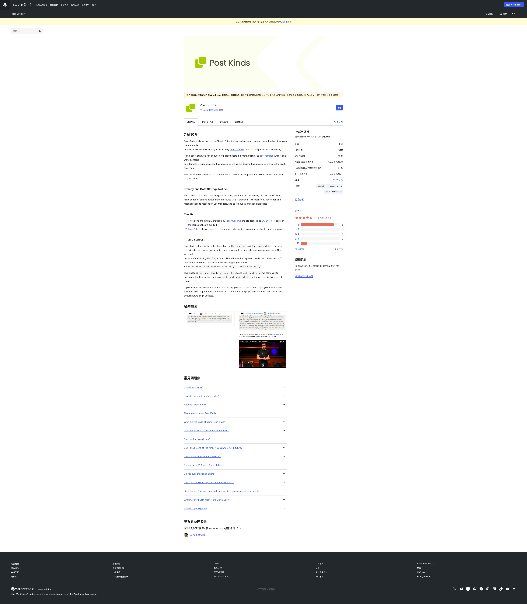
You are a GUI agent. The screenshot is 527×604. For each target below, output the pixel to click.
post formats (266, 155)
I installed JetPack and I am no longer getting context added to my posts (221, 491)
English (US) (337, 180)
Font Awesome (233, 220)
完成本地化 (284, 21)
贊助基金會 (322, 572)
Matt (420, 568)
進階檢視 (299, 199)
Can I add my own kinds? (197, 439)
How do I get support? (195, 508)
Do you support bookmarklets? (199, 474)
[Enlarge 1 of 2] (230, 315)
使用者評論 (207, 122)
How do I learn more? (195, 404)
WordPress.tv (221, 576)
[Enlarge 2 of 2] (283, 315)
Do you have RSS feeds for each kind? (204, 465)
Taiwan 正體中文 (44, 589)
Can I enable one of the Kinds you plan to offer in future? (213, 448)
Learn (216, 563)
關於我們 (15, 563)
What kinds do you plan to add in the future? (206, 430)
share (327, 192)
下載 (339, 107)
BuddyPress (424, 576)
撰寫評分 (299, 249)
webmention (337, 192)
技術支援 (338, 122)
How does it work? (193, 387)
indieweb (320, 186)
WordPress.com (425, 563)
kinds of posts (237, 149)
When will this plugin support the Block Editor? (207, 499)
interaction (330, 186)
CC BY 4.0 (267, 220)
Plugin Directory (18, 14)
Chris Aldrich (194, 229)
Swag (319, 576)
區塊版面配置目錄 (120, 576)
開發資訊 (239, 122)
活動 (317, 568)
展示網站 (116, 563)
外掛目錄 (116, 572)
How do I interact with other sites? (201, 396)
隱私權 (14, 576)
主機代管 (15, 572)
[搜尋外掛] (40, 31)
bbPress (422, 572)
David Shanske (210, 110)
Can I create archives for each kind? (202, 456)
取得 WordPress (514, 5)
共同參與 (319, 563)
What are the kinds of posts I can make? (204, 422)
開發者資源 (219, 572)
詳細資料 (191, 122)
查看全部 (338, 249)
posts (339, 186)
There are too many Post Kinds (200, 413)
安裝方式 (223, 122)
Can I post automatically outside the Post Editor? (209, 482)
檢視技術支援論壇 (304, 276)
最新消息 (15, 568)
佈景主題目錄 (118, 568)
